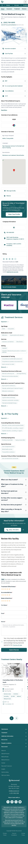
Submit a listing (5, 772)
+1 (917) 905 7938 (14, 793)
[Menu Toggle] (25, 2)
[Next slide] (16, 718)
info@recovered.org (14, 791)
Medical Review (4, 756)
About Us (3, 750)
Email (2, 613)
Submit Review (14, 650)
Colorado (16, 5)
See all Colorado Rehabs (9, 287)
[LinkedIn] (20, 801)
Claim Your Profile (14, 214)
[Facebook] (8, 801)
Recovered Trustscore (6, 766)
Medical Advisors (5, 759)
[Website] (14, 227)
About (2, 9)
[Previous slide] (12, 718)
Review (3, 621)
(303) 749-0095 (14, 530)
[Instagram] (12, 801)
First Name (4, 605)
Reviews (24, 9)
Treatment (17, 9)
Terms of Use (17, 645)
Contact (3, 763)
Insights (3, 769)
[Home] (2, 5)
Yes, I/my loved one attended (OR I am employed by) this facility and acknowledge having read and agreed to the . (15, 641)
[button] (21, 24)
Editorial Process (5, 753)
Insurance (9, 9)
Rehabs (8, 5)
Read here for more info (12, 272)
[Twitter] (16, 801)
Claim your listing (5, 775)
